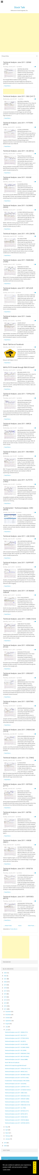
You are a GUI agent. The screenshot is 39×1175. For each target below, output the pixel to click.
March (7, 1133)
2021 (5, 978)
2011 (5, 1009)
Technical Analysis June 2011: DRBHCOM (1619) (19, 730)
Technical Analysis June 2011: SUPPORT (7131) (18, 563)
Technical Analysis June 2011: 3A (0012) (18, 151)
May (6, 1127)
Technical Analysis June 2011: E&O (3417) (19, 96)
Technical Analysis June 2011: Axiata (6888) (17, 317)
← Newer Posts (8, 925)
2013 (5, 1003)
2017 (5, 991)
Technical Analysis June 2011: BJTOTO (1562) (18, 481)
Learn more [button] (6, 1169)
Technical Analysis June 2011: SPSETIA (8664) (18, 869)
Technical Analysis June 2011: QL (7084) (18, 758)
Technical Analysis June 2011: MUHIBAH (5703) (18, 453)
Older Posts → (31, 925)
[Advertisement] (19, 32)
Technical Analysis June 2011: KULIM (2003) (17, 178)
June (6, 1029)
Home (19, 925)
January (7, 1139)
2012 (5, 1006)
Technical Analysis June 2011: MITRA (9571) (17, 813)
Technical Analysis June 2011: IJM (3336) (19, 536)
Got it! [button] (34, 1167)
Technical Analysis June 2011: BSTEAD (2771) (17, 785)
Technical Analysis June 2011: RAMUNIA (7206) (18, 261)
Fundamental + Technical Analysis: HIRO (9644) (18, 509)
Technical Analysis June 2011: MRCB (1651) (17, 424)
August (7, 1023)
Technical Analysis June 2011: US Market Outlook (18, 591)
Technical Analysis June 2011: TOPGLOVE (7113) (19, 395)
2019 (5, 985)
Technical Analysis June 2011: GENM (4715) (17, 63)
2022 (5, 975)
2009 (5, 1145)
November (8, 1014)
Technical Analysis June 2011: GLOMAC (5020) (18, 206)
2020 (5, 981)
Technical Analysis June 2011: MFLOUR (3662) (18, 289)
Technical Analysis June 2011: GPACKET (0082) (18, 674)
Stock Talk (19, 7)
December (8, 1011)
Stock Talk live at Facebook (13, 344)
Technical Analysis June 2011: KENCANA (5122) (18, 646)
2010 (5, 1142)
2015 (5, 997)
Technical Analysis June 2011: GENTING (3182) (18, 702)
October (7, 1017)
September (8, 1020)
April (6, 1130)
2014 (5, 1000)
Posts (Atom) (13, 929)
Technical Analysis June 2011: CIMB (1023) (19, 619)
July (6, 1026)
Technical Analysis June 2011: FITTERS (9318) (18, 123)
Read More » (7, 86)
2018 (5, 988)
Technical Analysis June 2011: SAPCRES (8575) (18, 897)
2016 (5, 994)
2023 (5, 972)
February (7, 1136)
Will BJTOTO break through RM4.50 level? (18, 367)
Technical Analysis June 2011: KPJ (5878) (19, 234)
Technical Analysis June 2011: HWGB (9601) (17, 841)
